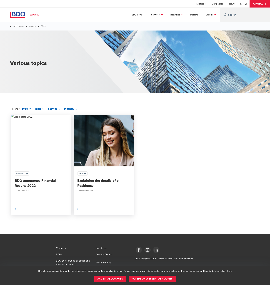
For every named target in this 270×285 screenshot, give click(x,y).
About (209, 14)
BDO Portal (137, 14)
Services (155, 14)
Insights (194, 14)
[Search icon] (225, 14)
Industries (175, 14)
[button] (260, 4)
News (232, 3)
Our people (217, 3)
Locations (201, 3)
